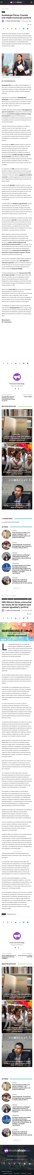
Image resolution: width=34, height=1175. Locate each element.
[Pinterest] (11, 28)
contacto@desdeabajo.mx (20, 1159)
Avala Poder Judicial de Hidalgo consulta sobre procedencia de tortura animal (22, 581)
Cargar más (16, 588)
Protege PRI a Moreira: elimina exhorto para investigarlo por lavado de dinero (8, 398)
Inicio (3, 8)
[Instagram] (14, 1164)
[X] (7, 28)
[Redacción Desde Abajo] (3, 21)
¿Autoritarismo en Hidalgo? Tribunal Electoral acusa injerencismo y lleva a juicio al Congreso (17, 505)
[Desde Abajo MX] (17, 2)
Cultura (16, 434)
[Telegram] (23, 28)
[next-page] (6, 513)
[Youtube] (30, 1164)
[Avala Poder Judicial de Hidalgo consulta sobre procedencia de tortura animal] (6, 580)
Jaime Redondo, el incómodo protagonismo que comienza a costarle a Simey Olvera (17, 472)
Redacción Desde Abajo (13, 21)
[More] (27, 28)
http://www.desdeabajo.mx (17, 385)
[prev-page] (3, 513)
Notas (6, 8)
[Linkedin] (15, 28)
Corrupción (15, 563)
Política (16, 468)
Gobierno (17, 501)
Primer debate (28, 396)
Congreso (15, 577)
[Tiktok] (20, 1164)
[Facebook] (3, 28)
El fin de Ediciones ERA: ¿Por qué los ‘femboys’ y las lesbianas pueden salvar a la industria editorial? (17, 438)
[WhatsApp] (19, 28)
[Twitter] (9, 1164)
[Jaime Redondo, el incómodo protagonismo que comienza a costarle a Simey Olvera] (17, 459)
